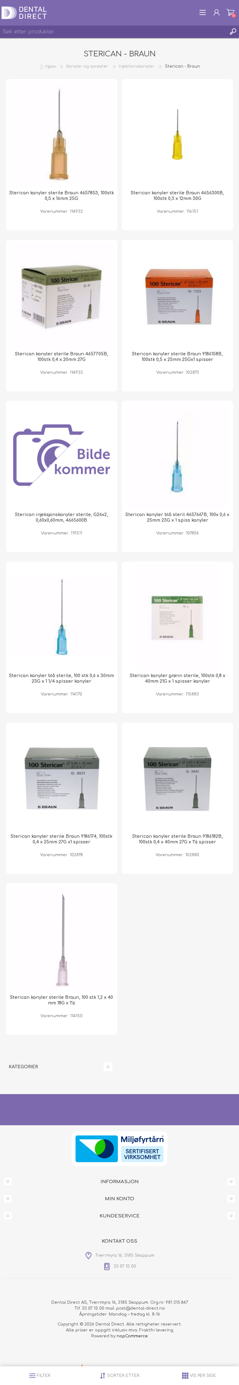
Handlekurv (230, 12)
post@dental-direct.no (140, 1308)
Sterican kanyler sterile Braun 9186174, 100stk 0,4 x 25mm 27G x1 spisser (61, 839)
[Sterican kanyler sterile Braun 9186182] (177, 778)
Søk (233, 32)
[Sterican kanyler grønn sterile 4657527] (177, 617)
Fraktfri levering (156, 1330)
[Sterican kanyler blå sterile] (61, 617)
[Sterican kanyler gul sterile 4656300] (177, 134)
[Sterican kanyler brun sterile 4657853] (61, 134)
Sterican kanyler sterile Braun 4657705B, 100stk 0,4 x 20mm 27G (61, 357)
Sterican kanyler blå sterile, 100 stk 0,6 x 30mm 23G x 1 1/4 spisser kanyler (61, 678)
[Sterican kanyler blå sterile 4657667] (177, 456)
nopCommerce (132, 1336)
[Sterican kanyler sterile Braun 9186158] (177, 295)
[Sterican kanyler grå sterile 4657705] (61, 295)
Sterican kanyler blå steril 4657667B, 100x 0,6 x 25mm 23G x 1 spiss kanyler (177, 517)
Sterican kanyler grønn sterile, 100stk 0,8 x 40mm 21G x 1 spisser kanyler (177, 678)
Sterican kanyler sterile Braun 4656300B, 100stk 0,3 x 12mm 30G (177, 196)
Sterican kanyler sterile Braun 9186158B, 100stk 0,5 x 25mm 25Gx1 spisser (177, 357)
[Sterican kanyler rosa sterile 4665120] (61, 939)
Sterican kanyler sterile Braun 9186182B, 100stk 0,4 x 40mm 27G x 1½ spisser (177, 839)
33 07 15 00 (93, 1308)
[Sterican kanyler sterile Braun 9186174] (61, 778)
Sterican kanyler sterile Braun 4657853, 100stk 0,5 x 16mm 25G (61, 196)
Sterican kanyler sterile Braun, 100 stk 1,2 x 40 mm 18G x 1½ (61, 1000)
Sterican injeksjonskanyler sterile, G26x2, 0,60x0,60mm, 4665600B (61, 517)
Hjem (50, 66)
